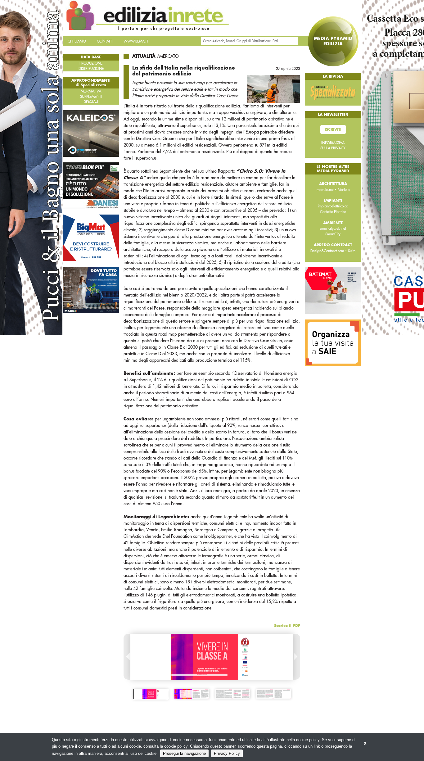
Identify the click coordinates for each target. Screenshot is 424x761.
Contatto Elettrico (333, 212)
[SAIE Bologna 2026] (333, 342)
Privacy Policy (227, 753)
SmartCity (333, 234)
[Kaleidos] (91, 133)
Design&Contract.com (327, 251)
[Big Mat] (91, 237)
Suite (351, 251)
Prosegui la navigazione (184, 753)
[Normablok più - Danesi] (91, 185)
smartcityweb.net (333, 228)
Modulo (344, 190)
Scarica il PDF (287, 625)
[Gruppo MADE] (91, 289)
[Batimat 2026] (333, 290)
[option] (150, 694)
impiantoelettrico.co (333, 206)
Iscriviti (333, 129)
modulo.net (325, 190)
